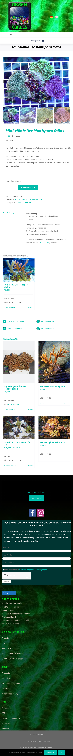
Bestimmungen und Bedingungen (33, 569)
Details (31, 307)
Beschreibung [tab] (8, 212)
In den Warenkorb (28, 187)
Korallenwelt (44, 242)
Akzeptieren (36, 498)
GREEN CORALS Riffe (24, 202)
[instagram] (40, 513)
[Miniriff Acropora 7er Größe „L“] (19, 427)
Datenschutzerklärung (36, 492)
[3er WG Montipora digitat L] (54, 362)
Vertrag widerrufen (9, 593)
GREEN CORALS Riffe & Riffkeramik (29, 199)
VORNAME (6, 547)
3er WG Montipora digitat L (52, 386)
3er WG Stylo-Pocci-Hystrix (52, 442)
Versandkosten (13, 404)
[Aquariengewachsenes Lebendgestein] (19, 362)
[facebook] (32, 513)
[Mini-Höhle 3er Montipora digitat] (19, 270)
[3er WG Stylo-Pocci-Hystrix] (54, 427)
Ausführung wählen (11, 465)
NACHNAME (7, 555)
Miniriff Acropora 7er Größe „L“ (17, 443)
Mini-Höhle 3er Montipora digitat (16, 286)
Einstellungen (50, 752)
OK (62, 752)
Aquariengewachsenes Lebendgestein (15, 387)
